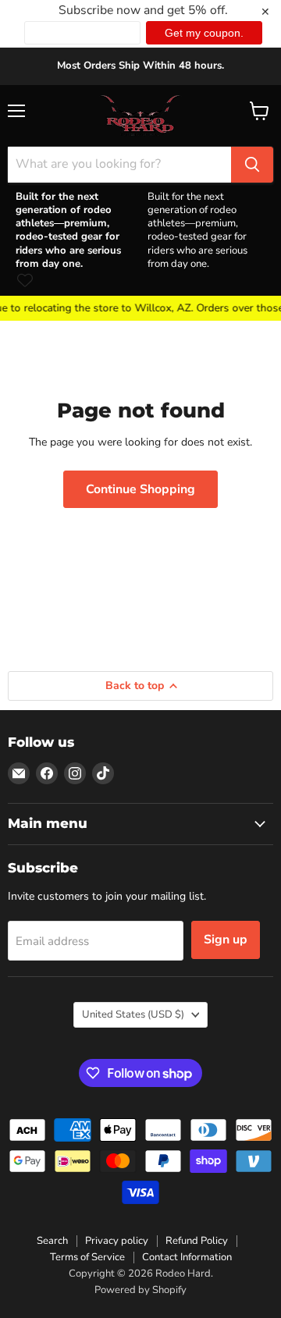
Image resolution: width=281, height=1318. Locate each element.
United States (133, 1014)
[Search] (252, 165)
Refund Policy (196, 1241)
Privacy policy (116, 1241)
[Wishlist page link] (25, 280)
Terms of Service (87, 1257)
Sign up (225, 939)
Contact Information (187, 1257)
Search (52, 1241)
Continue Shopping (140, 489)
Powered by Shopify (140, 1290)
